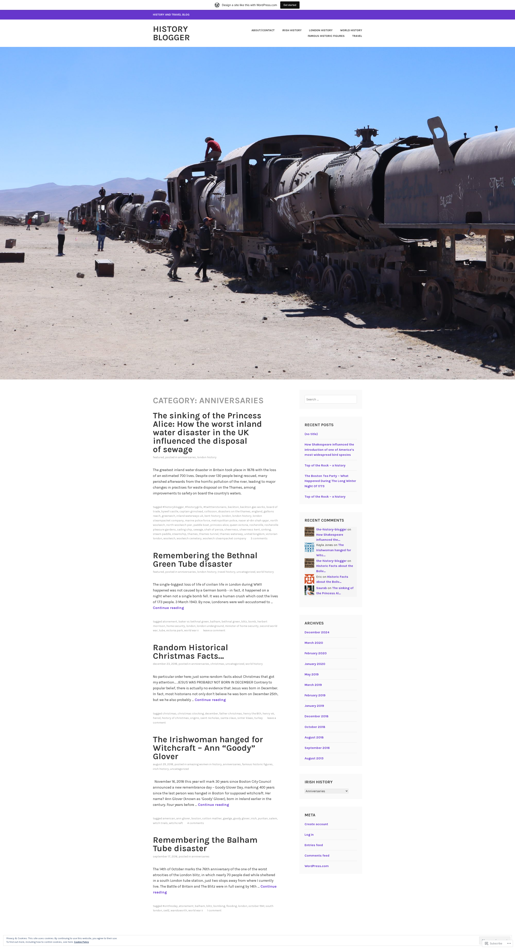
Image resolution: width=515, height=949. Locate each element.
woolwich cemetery (189, 538)
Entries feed (314, 845)
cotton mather (212, 818)
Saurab (321, 588)
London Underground (210, 626)
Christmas (217, 664)
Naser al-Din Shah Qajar (253, 520)
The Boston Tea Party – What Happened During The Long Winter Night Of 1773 (330, 481)
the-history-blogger (331, 529)
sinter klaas (245, 718)
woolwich (169, 538)
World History (351, 30)
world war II (191, 630)
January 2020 (315, 664)
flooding (231, 906)
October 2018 (315, 727)
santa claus (228, 718)
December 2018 (317, 716)
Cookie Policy (81, 942)
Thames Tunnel (208, 534)
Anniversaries (187, 457)
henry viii (268, 713)
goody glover (241, 818)
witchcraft (176, 823)
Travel (357, 36)
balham (215, 621)
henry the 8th (252, 713)
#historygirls (193, 507)
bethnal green (230, 621)
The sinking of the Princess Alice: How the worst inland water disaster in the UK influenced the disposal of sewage (207, 432)
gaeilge (227, 818)
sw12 (166, 910)
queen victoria (239, 525)
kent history (212, 516)
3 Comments (259, 538)
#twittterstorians (215, 507)
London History (321, 30)
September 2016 (317, 748)
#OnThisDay (170, 906)
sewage (198, 529)
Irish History (292, 30)
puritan (263, 818)
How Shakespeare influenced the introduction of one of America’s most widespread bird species (329, 449)
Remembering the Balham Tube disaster (205, 844)
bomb (252, 621)
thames (192, 534)
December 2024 (317, 632)
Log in (309, 834)
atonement (170, 621)
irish (254, 818)
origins (194, 718)
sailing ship (184, 529)
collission (210, 511)
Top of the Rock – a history (325, 465)
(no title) (311, 434)
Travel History (226, 572)
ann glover (183, 818)
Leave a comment (214, 630)
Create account (316, 824)
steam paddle (162, 534)
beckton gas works (252, 507)
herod (157, 718)
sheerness (231, 529)
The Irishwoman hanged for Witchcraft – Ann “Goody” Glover (208, 747)
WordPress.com (317, 866)
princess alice (219, 525)
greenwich (168, 516)
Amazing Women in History (204, 764)
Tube (162, 630)
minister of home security (242, 626)
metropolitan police (224, 520)
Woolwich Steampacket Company (224, 538)
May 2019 (312, 674)
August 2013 (314, 758)
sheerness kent (249, 529)
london (226, 516)
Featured (158, 457)
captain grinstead (191, 511)
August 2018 (314, 737)
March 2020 (314, 643)
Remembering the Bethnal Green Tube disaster (205, 559)
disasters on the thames (234, 511)
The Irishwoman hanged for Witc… (333, 550)
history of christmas (175, 718)
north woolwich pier (179, 525)
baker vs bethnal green (193, 621)
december (211, 713)
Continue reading (168, 608)
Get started (289, 4)
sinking (266, 529)
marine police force (197, 520)
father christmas (230, 713)
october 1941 (256, 906)
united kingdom (254, 534)
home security (175, 626)
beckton (233, 507)
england (257, 511)
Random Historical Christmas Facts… (190, 651)
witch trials (160, 823)
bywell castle (169, 511)
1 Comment (214, 910)
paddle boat (201, 525)
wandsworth (179, 910)
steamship (179, 534)
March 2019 (313, 685)
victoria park (174, 630)
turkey (258, 718)
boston (196, 818)
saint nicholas (209, 718)
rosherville (256, 525)
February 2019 (315, 695)
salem (273, 818)
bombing (219, 906)
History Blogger (171, 33)
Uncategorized (246, 572)
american (169, 818)
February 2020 (316, 653)
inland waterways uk (189, 516)
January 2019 (314, 706)
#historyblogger (173, 507)
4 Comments (195, 823)
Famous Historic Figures (326, 36)
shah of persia (213, 529)
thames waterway (231, 534)
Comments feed (317, 855)
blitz (244, 621)
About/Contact (263, 30)
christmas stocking (191, 713)
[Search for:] (331, 399)
